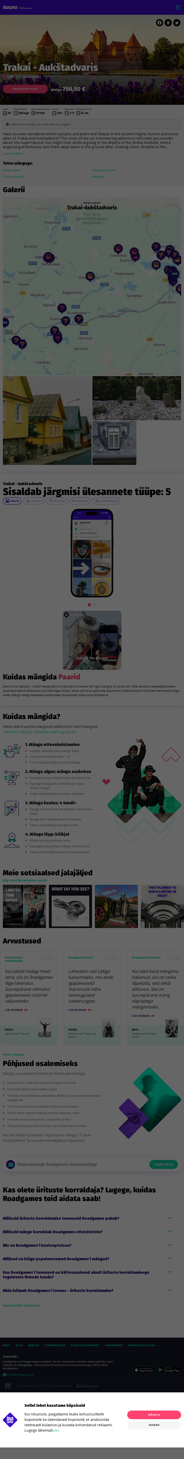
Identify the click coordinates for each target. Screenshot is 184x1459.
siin (56, 1430)
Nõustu (154, 1415)
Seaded (154, 1425)
